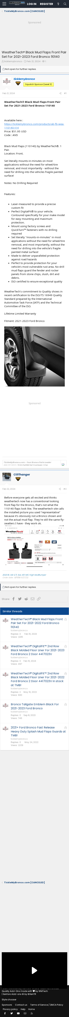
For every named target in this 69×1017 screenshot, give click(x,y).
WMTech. (43, 991)
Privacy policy (10, 1009)
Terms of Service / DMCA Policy (46, 1004)
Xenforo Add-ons (19, 994)
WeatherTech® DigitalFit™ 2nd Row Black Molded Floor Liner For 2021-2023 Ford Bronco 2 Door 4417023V (37, 650)
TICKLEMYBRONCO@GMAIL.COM (32, 465)
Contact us (21, 1004)
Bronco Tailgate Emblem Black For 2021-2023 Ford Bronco (35, 706)
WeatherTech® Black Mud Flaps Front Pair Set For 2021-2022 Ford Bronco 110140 (37, 623)
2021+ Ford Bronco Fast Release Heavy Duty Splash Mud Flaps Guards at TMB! (38, 731)
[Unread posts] (58, 4)
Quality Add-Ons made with (17, 991)
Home (31, 1009)
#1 (65, 93)
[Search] (65, 4)
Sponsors (7, 1004)
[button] (4, 4)
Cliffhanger (21, 474)
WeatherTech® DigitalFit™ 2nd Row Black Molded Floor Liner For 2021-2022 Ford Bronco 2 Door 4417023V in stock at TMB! (37, 679)
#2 (65, 488)
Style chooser (9, 999)
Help (23, 1009)
